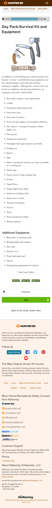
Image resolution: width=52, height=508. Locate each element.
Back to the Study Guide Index (26, 310)
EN (49, 18)
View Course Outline (26, 272)
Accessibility (31, 500)
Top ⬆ (6, 383)
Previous (26, 291)
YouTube (26, 358)
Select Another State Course (30, 383)
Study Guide (42, 8)
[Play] (3, 19)
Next (26, 299)
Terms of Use (26, 502)
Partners (23, 388)
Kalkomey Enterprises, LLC (32, 480)
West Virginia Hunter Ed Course (23, 8)
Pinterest (43, 352)
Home (6, 8)
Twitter (35, 352)
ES (48, 20)
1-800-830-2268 (8, 461)
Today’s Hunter (35, 388)
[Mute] (45, 19)
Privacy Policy (40, 500)
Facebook (27, 352)
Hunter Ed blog (14, 352)
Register (14, 388)
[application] (26, 19)
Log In (13, 383)
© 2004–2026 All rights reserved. (15, 500)
